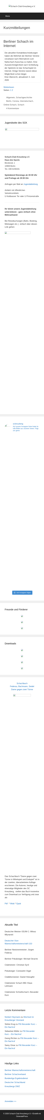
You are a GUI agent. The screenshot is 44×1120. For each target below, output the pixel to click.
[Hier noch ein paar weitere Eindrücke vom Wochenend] (10, 456)
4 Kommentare (12, 108)
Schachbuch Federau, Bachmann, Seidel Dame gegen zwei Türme (22, 686)
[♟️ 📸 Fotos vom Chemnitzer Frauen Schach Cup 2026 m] (22, 512)
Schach (21, 105)
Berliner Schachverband (15, 1074)
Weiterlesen (9, 87)
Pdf (6, 903)
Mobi (12, 903)
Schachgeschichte (24, 97)
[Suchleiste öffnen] (40, 16)
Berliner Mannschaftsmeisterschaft (20, 1070)
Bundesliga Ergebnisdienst (16, 1078)
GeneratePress (22, 1116)
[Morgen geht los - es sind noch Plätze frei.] (34, 442)
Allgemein (10, 97)
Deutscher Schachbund (15, 1082)
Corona (15, 101)
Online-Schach (10, 105)
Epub (18, 903)
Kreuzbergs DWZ (12, 1086)
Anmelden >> (10, 1101)
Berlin (8, 101)
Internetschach (26, 101)
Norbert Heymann (12, 1017)
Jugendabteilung (30, 184)
